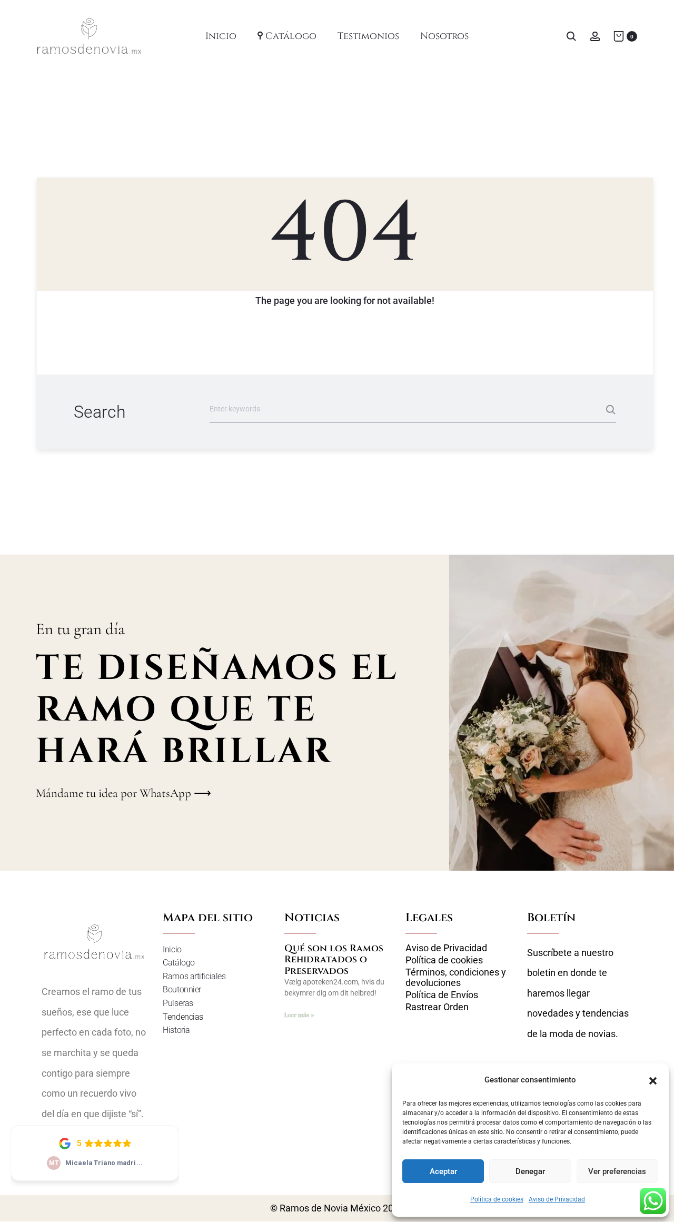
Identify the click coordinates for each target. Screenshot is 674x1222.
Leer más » (299, 1015)
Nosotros (444, 36)
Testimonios (368, 36)
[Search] (571, 35)
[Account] (595, 35)
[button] (653, 1080)
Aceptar (443, 1171)
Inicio (220, 36)
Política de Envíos (441, 995)
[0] (618, 35)
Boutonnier (182, 989)
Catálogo (290, 36)
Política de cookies (496, 1199)
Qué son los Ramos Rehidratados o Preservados (333, 960)
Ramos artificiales (194, 976)
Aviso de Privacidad (557, 1199)
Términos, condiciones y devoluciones (455, 977)
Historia (176, 1030)
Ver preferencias (617, 1171)
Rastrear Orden (437, 1007)
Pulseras (178, 1003)
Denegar (530, 1171)
